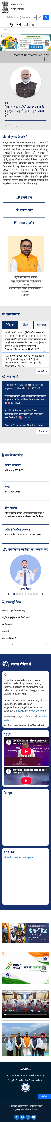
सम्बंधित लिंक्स (23, 1080)
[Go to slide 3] (36, 47)
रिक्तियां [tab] (10, 325)
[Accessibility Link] (33, 24)
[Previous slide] (8, 594)
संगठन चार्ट (26, 210)
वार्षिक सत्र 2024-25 (14, 470)
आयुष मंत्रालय (18, 1109)
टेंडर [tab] (25, 325)
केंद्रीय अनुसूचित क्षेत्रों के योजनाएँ (15, 617)
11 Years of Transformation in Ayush (24, 55)
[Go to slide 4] (38, 47)
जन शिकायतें (7, 624)
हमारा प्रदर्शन (26, 223)
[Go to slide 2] (34, 47)
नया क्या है (40, 1076)
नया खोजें (5, 631)
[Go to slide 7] (31, 594)
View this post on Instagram (19, 857)
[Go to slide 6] (28, 594)
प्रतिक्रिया (44, 1096)
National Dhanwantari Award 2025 (23, 534)
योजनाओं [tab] (41, 325)
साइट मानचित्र (36, 1080)
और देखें (41, 371)
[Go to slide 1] (31, 47)
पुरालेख (13, 1080)
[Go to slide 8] (34, 594)
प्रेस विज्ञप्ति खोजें (9, 638)
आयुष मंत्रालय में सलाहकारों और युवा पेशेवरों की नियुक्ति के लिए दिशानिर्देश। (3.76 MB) (24, 386)
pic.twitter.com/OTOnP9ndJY (31, 710)
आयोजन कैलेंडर (14, 1076)
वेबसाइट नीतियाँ (28, 1076)
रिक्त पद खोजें (7, 645)
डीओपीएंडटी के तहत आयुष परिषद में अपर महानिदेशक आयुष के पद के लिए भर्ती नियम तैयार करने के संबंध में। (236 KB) (24, 414)
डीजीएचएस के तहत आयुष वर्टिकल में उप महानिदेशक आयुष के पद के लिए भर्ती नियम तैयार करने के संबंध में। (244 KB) (25, 399)
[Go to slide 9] (37, 594)
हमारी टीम (26, 197)
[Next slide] (42, 594)
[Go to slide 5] (41, 47)
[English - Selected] (11, 24)
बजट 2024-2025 (12, 491)
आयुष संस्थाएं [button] (25, 588)
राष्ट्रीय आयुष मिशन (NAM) (13, 610)
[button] (18, 24)
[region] (26, 702)
